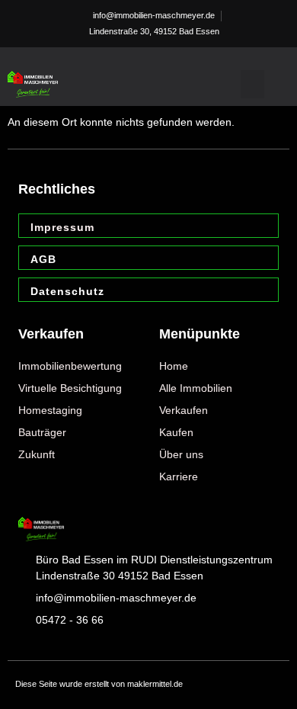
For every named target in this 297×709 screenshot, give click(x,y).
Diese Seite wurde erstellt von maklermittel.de (99, 683)
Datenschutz (67, 291)
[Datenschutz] (262, 292)
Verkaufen (51, 334)
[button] (253, 84)
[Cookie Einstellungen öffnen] (27, 690)
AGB (43, 259)
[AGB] (262, 260)
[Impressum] (262, 228)
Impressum (62, 227)
